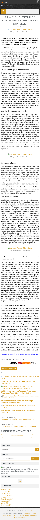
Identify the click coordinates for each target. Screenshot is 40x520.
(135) (5, 497)
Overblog (30, 510)
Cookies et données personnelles (28, 515)
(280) (5, 493)
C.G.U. (15, 515)
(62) (5, 501)
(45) (4, 503)
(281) (6, 491)
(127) (7, 499)
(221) (6, 495)
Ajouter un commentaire (17, 435)
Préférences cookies (19, 517)
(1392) (6, 489)
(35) (6, 505)
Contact (34, 513)
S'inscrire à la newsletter (9, 368)
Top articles (27, 513)
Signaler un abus (6, 515)
